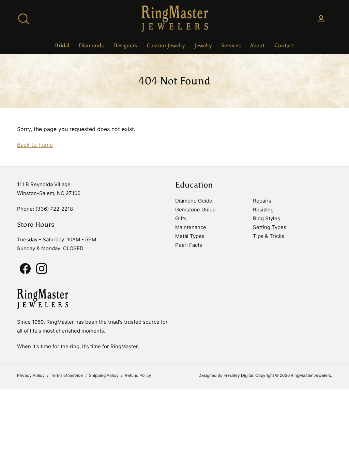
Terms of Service (67, 375)
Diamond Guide (193, 200)
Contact (284, 45)
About (257, 45)
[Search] (23, 18)
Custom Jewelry (166, 45)
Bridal (62, 45)
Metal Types (189, 236)
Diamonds (91, 45)
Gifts (181, 218)
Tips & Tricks (268, 236)
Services (231, 45)
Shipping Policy (104, 375)
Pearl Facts (188, 245)
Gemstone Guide (195, 209)
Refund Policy (138, 375)
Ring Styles (266, 218)
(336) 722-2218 (54, 209)
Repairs (262, 200)
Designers (125, 45)
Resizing (263, 209)
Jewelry (203, 45)
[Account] (319, 19)
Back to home (35, 144)
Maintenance (190, 227)
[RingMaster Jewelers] (174, 18)
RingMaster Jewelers (311, 375)
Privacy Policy (31, 375)
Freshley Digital (238, 375)
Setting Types (269, 227)
